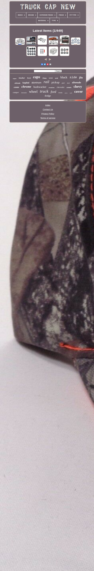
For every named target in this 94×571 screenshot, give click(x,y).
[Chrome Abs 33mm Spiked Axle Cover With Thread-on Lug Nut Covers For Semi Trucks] (20, 44)
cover (78, 91)
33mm (44, 78)
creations (51, 87)
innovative (24, 93)
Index (47, 105)
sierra (66, 93)
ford (53, 92)
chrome (26, 86)
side (73, 77)
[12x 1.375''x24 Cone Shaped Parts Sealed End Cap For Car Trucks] (31, 56)
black (63, 77)
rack (71, 93)
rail (46, 82)
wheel (33, 92)
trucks (60, 93)
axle (56, 78)
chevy (78, 86)
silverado (76, 82)
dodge (48, 95)
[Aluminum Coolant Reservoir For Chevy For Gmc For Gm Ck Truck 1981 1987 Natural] (53, 56)
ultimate (17, 83)
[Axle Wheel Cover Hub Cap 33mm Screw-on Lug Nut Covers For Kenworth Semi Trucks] (64, 56)
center (16, 87)
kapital (26, 82)
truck (44, 91)
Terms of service (47, 118)
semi (51, 78)
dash (68, 83)
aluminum (36, 82)
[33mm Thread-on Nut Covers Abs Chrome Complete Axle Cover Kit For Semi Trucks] (42, 56)
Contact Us (48, 109)
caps (36, 77)
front (29, 78)
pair (63, 83)
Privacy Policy (47, 114)
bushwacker (39, 86)
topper (15, 78)
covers (69, 87)
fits (81, 77)
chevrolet (60, 87)
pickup (55, 82)
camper (16, 92)
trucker (22, 78)
